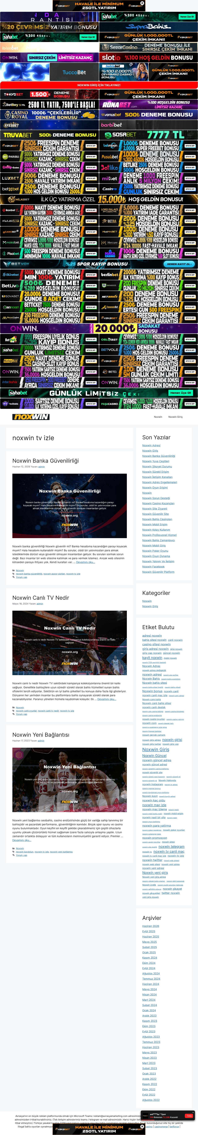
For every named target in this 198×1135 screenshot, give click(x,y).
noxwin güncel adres (156, 760)
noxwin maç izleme (154, 809)
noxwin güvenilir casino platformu (155, 769)
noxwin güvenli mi (173, 777)
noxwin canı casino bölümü (152, 711)
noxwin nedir (172, 818)
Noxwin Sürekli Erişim (155, 471)
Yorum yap (21, 577)
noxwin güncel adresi (154, 764)
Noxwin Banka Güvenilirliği (45, 460)
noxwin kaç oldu (153, 800)
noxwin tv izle (73, 573)
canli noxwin (175, 640)
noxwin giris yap (171, 744)
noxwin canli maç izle (154, 695)
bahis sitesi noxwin (154, 640)
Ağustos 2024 (151, 973)
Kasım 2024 (149, 957)
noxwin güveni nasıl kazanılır (153, 777)
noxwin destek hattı (166, 723)
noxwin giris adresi (151, 740)
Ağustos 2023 (151, 1036)
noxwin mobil (173, 810)
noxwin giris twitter (151, 744)
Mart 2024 (148, 999)
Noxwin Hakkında (167, 780)
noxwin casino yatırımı (175, 719)
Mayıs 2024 (149, 989)
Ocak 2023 (149, 1073)
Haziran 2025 (150, 936)
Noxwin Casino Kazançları (158, 503)
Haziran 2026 (150, 926)
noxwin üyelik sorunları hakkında (170, 885)
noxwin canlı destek (154, 707)
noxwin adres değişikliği (154, 670)
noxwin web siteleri (171, 861)
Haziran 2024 (150, 984)
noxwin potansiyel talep (151, 834)
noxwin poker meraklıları (151, 830)
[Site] (49, 145)
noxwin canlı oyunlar (26, 710)
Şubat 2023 (149, 1068)
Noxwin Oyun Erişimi (155, 487)
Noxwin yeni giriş (155, 872)
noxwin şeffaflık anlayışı (151, 889)
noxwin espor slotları (54, 573)
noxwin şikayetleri (151, 893)
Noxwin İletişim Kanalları (157, 477)
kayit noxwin (152, 657)
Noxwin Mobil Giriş (154, 545)
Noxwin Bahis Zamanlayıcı (158, 540)
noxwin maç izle (154, 805)
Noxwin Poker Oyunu (155, 550)
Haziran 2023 (150, 1047)
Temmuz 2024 (151, 978)
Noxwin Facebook (153, 566)
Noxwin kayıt (150, 796)
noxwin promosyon (154, 837)
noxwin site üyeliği (149, 847)
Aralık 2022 (149, 1078)
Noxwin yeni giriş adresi (154, 877)
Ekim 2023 (148, 1026)
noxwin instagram (152, 784)
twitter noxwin (171, 893)
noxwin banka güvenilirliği (29, 573)
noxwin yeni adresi (153, 868)
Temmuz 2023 (151, 1042)
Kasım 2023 (149, 1020)
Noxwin (158, 416)
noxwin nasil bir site (154, 817)
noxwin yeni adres (170, 864)
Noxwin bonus (152, 691)
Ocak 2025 (149, 952)
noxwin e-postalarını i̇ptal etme (154, 727)
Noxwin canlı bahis (151, 699)
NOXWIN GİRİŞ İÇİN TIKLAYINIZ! (99, 85)
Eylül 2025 (148, 931)
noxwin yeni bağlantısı (61, 851)
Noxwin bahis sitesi (154, 682)
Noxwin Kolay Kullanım (156, 529)
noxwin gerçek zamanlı (153, 735)
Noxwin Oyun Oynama (156, 556)
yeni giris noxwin (150, 897)
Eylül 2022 (148, 1094)
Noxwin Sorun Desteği (156, 498)
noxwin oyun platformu (151, 822)
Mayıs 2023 (149, 1052)
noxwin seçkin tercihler (151, 842)
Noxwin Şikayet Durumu (157, 466)
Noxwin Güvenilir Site (155, 514)
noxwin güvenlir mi (149, 781)
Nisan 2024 (149, 994)
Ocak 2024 (149, 1010)
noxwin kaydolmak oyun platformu (155, 793)
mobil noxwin (170, 658)
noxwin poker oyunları (174, 830)
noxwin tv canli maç (169, 851)
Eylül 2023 (148, 1031)
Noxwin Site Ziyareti (154, 508)
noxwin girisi (172, 739)
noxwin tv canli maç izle (154, 856)
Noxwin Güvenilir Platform (158, 571)
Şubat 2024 (149, 1005)
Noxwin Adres (151, 666)
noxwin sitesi (168, 842)
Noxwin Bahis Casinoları (157, 519)
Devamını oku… (85, 562)
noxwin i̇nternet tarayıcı (151, 789)
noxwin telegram (172, 846)
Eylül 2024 (148, 968)
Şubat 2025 (149, 947)
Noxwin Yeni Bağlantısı (40, 734)
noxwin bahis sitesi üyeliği (152, 687)
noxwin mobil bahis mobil (152, 814)
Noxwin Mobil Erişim (154, 524)
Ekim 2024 (148, 963)
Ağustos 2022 (151, 1100)
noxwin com (149, 723)
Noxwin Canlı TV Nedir (40, 597)
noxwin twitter (152, 860)
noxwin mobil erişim (173, 813)
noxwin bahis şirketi (173, 687)
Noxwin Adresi (151, 445)
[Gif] (99, 199)
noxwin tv (147, 852)
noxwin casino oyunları (153, 719)
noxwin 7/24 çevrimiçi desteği (154, 663)
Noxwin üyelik (149, 885)
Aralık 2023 (149, 1015)
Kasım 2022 (149, 1084)
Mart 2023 (148, 1063)
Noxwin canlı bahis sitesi (156, 703)
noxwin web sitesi (151, 864)
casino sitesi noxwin (156, 644)
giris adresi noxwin (155, 649)
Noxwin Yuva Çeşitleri (155, 461)
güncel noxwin (171, 653)
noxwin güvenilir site (152, 772)
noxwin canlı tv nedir (48, 710)
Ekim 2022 (148, 1089)
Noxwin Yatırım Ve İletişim (158, 561)
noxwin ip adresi (171, 785)
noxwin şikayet (172, 888)
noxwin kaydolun (24, 851)
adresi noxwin (152, 635)
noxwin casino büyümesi (174, 711)
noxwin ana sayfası (170, 675)
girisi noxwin (176, 649)
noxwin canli (171, 691)
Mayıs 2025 (149, 941)
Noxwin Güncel (154, 755)
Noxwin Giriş (175, 416)
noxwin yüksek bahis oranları (153, 881)
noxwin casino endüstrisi (152, 716)
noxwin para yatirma (156, 825)
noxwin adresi (152, 674)
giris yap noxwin (151, 653)
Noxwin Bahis (151, 678)
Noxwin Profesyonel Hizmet (159, 535)
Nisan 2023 (149, 1057)
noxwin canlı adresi (176, 696)
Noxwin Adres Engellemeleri (159, 482)
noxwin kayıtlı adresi (167, 796)
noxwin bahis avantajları (170, 679)
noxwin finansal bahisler (151, 731)
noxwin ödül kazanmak (175, 881)
